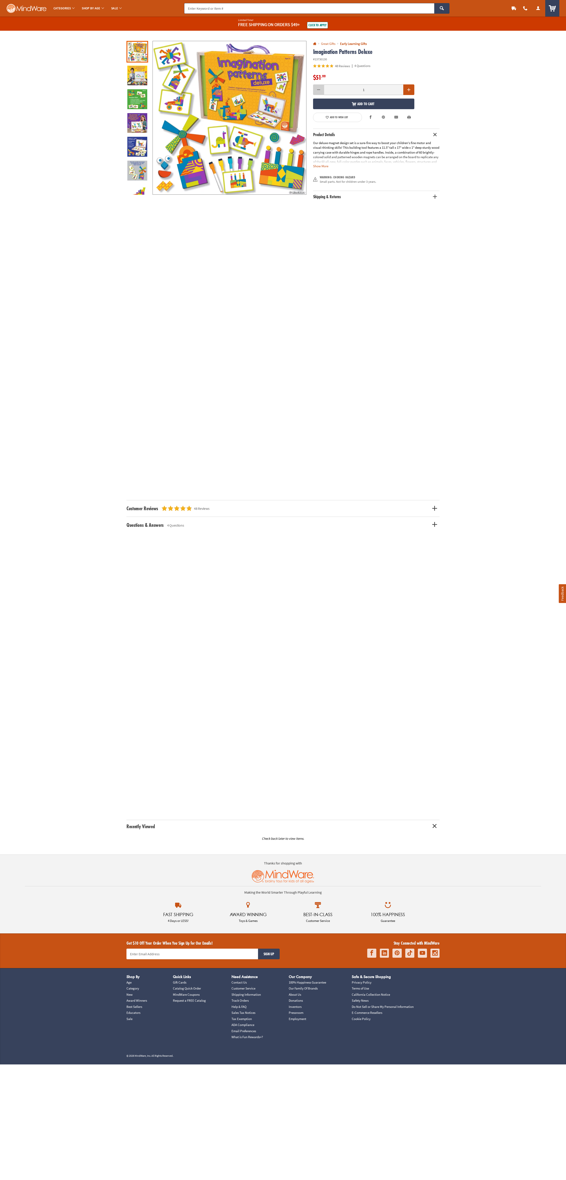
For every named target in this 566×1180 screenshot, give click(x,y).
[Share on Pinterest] (383, 117)
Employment (297, 1019)
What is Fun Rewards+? (247, 1037)
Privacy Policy (361, 982)
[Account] (538, 8)
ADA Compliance (242, 1025)
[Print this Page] (409, 117)
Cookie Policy (361, 1019)
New (129, 994)
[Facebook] (371, 953)
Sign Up (269, 954)
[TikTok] (409, 953)
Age (129, 982)
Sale (129, 1019)
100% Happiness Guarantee (307, 982)
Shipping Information (246, 994)
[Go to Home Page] (314, 44)
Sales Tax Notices (243, 1013)
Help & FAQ (239, 1007)
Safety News (360, 1000)
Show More (320, 166)
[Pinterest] (397, 953)
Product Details (324, 134)
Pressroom (296, 1013)
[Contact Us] (525, 8)
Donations (296, 1000)
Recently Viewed (140, 826)
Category (132, 988)
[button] (229, 117)
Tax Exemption (241, 1019)
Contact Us (239, 982)
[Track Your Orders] (514, 8)
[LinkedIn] (384, 953)
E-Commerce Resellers (367, 1013)
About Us (295, 994)
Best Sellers (134, 1007)
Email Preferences (243, 1031)
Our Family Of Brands (303, 988)
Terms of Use (360, 988)
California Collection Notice (371, 994)
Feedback (562, 593)
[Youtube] (422, 953)
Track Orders (240, 1000)
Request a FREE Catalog (189, 1000)
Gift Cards (179, 982)
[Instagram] (435, 953)
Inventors (295, 1007)
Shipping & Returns (327, 197)
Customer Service (243, 988)
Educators (133, 1013)
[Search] (441, 8)
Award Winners (136, 1000)
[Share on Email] (396, 117)
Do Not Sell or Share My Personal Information (383, 1007)
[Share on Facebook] (370, 117)
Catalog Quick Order (187, 988)
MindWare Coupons (186, 994)
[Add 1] (408, 89)
